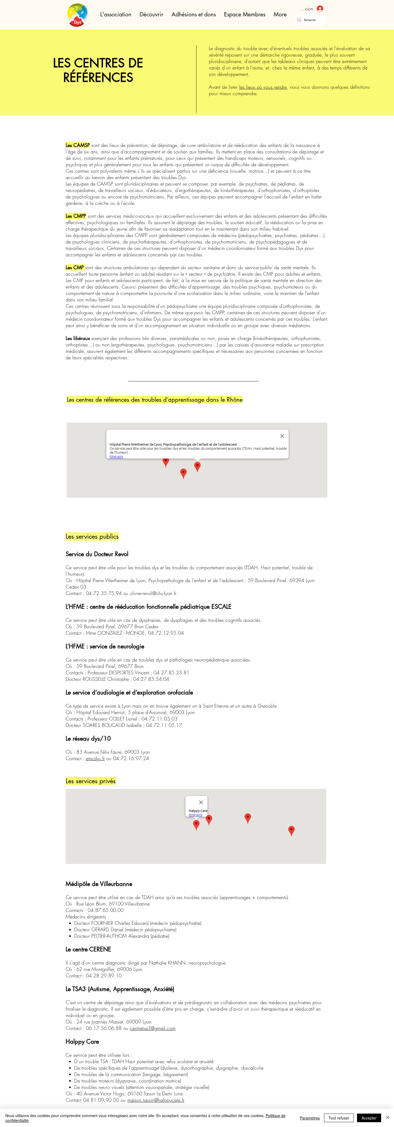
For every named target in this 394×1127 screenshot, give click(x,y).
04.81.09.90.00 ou (105, 1100)
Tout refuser (339, 1118)
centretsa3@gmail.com (153, 1028)
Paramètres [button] (310, 1118)
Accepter (369, 1118)
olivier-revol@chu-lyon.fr (153, 593)
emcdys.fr (95, 758)
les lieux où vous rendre (263, 87)
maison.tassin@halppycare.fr (155, 1100)
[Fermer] (387, 1118)
